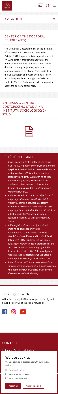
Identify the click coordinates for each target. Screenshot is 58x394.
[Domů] (7, 6)
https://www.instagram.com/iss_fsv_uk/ (13, 311)
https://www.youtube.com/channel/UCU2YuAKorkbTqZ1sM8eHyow (23, 311)
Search (47, 6)
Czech (40, 5)
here (33, 85)
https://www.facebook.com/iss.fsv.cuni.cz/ (4, 311)
